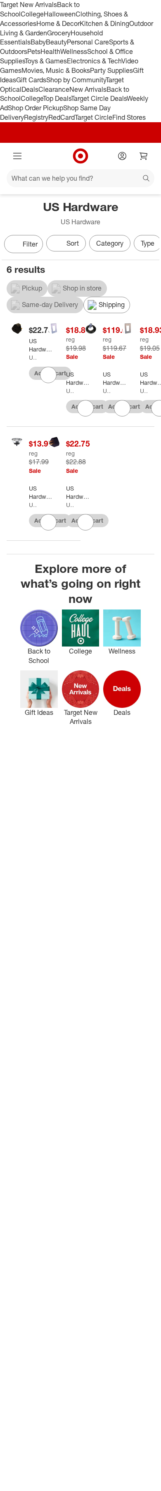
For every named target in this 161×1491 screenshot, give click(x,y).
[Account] (122, 156)
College (32, 14)
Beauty (56, 42)
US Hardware (33, 357)
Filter (30, 244)
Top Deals (57, 98)
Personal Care (88, 42)
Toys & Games (46, 61)
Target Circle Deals (99, 98)
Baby (38, 42)
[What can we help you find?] (80, 178)
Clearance (53, 89)
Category (109, 243)
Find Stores (129, 117)
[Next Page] (151, 244)
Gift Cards (31, 80)
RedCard (61, 117)
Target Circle (93, 117)
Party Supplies (111, 70)
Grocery (59, 33)
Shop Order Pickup (35, 108)
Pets (33, 51)
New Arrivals (88, 89)
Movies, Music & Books (55, 70)
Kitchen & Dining (104, 23)
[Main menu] (17, 156)
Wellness (73, 51)
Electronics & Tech (94, 61)
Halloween (60, 14)
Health (50, 51)
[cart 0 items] (144, 156)
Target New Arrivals (28, 4)
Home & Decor (58, 23)
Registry (36, 117)
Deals (29, 89)
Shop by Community (76, 80)
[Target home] (80, 156)
